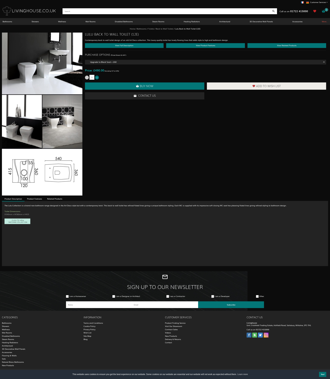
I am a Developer (222, 296)
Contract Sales (171, 329)
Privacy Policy (89, 329)
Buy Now (146, 86)
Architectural (224, 21)
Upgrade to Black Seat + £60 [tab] (103, 61)
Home (132, 28)
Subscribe (231, 304)
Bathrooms (7, 21)
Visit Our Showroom (173, 326)
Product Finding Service (175, 323)
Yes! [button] (323, 374)
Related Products (54, 198)
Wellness (62, 21)
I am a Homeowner (77, 296)
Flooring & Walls (9, 355)
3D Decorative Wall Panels (261, 21)
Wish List (87, 332)
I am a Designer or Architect (128, 296)
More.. (324, 21)
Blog (86, 339)
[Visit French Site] (302, 2)
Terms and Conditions (93, 323)
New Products (8, 365)
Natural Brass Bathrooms (13, 362)
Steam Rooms (158, 21)
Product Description (13, 198)
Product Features (34, 198)
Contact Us (146, 95)
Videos (168, 332)
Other (261, 296)
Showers (35, 21)
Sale (4, 358)
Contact (168, 342)
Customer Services (318, 2)
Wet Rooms (90, 21)
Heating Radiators (192, 21)
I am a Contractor (177, 296)
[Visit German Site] (307, 2)
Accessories (297, 21)
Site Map (87, 336)
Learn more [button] (242, 374)
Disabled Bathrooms (124, 21)
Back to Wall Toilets (164, 28)
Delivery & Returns (173, 339)
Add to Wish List (268, 86)
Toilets (151, 28)
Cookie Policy (89, 326)
